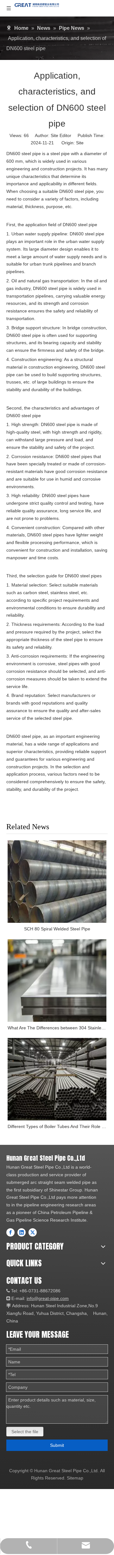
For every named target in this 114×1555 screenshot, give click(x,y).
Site (80, 142)
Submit (57, 1445)
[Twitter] (32, 1232)
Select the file (24, 1431)
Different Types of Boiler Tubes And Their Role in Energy (57, 1126)
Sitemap (75, 1477)
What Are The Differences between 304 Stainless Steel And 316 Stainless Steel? (57, 1027)
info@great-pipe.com (48, 1298)
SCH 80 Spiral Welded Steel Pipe (57, 928)
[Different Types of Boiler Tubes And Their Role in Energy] (57, 1079)
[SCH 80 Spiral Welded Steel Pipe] (57, 881)
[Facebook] (10, 1232)
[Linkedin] (21, 1232)
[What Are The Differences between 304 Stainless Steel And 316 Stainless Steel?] (57, 980)
